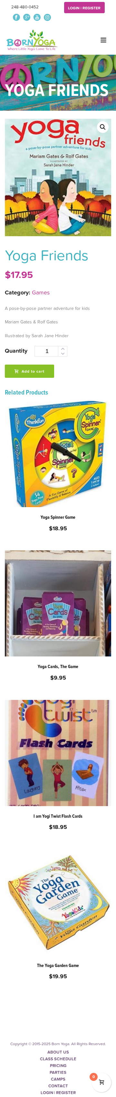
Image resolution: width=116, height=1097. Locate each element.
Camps (58, 1079)
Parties (58, 1072)
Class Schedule (58, 1059)
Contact (58, 1086)
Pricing (58, 1065)
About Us (58, 1052)
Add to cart (33, 371)
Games (41, 292)
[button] (103, 127)
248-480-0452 (25, 7)
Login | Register (84, 8)
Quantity (16, 351)
